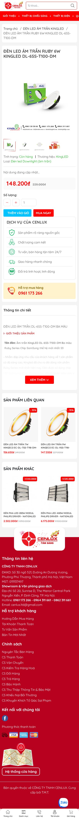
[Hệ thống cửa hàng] (39, 539)
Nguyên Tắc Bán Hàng (18, 652)
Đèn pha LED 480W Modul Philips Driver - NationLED (57, 515)
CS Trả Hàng (11, 679)
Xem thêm (38, 380)
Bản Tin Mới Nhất (14, 635)
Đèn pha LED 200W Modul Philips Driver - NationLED (19, 515)
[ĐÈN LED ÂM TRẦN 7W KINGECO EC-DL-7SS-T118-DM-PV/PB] (20, 424)
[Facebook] (5, 718)
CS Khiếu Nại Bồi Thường (19, 695)
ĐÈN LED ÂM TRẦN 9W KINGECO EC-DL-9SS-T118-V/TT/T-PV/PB (55, 446)
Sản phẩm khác (18, 468)
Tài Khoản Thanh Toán (18, 624)
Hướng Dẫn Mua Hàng (18, 618)
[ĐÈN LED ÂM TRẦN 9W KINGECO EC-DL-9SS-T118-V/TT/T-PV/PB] (58, 424)
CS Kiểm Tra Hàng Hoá (18, 668)
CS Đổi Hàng (11, 673)
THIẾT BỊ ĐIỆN (61, 15)
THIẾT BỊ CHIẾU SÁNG (34, 15)
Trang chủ (10, 29)
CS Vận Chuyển (12, 663)
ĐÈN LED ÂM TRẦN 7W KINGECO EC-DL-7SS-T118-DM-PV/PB (20, 446)
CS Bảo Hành (11, 684)
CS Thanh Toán (12, 657)
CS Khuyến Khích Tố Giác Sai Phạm (26, 700)
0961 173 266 (30, 293)
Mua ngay (43, 213)
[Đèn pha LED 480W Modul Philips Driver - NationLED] (58, 493)
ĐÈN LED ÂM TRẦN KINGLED (43, 29)
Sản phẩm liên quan (23, 400)
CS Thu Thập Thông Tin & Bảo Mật (26, 690)
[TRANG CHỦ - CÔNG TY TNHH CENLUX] (13, 6)
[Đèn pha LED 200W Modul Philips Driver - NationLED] (20, 493)
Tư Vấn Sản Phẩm (14, 629)
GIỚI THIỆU (9, 15)
